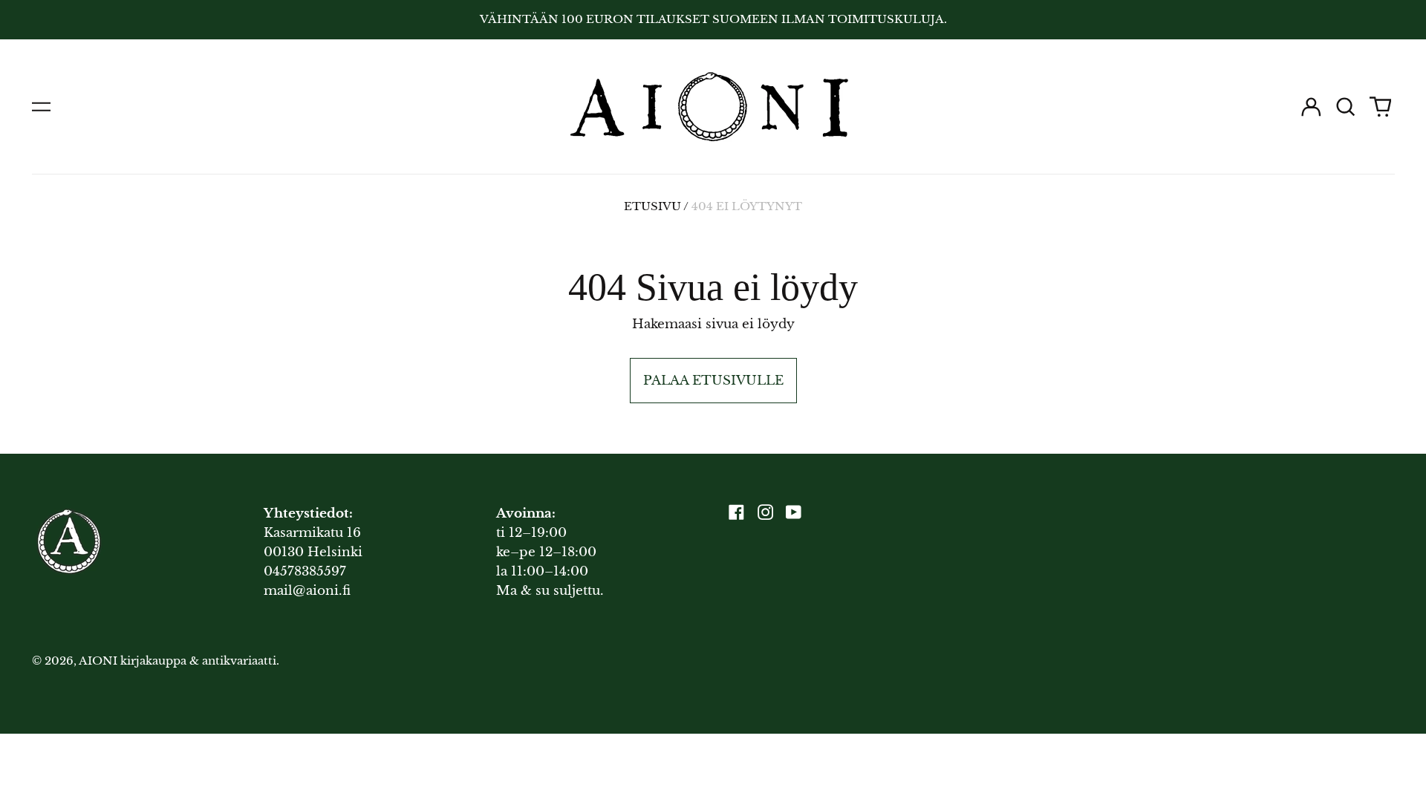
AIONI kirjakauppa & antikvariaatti (177, 661)
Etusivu (652, 206)
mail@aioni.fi (307, 591)
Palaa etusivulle (713, 380)
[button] (1346, 107)
